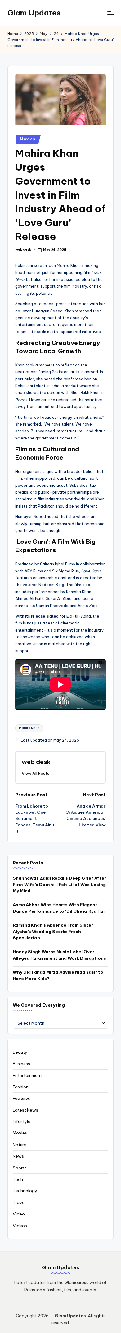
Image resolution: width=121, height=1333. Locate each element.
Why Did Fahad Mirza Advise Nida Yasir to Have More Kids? (58, 975)
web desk (36, 761)
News (18, 1156)
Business (21, 1063)
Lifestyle (21, 1121)
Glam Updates (34, 12)
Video (19, 1214)
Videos (20, 1225)
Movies (27, 139)
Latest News (25, 1110)
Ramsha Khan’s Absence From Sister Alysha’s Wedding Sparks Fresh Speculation (53, 931)
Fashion (21, 1087)
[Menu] (110, 13)
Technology (25, 1191)
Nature (19, 1144)
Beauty (20, 1052)
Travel (19, 1202)
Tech (18, 1179)
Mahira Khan (29, 728)
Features (21, 1098)
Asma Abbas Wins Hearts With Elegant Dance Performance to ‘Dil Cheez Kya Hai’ (59, 908)
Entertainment (27, 1075)
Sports (20, 1168)
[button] (35, 773)
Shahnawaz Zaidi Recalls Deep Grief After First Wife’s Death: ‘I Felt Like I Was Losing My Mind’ (59, 884)
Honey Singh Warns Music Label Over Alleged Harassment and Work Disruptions (59, 955)
